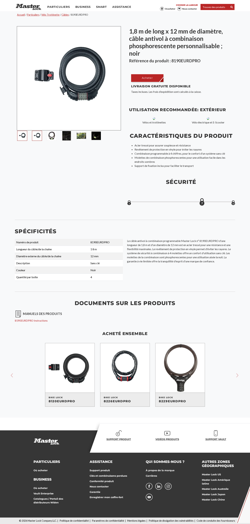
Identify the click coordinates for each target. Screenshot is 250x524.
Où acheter (170, 8)
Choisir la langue (187, 5)
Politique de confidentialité (74, 520)
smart (101, 7)
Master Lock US (211, 474)
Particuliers (58, 7)
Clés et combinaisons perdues (108, 475)
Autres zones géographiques (218, 464)
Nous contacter (189, 8)
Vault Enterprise (44, 493)
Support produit (100, 470)
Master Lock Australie (215, 488)
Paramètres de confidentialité (108, 520)
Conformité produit (102, 481)
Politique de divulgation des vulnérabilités (171, 520)
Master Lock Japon (213, 494)
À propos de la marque (160, 470)
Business (83, 7)
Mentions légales (136, 520)
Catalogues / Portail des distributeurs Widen (48, 500)
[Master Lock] (28, 7)
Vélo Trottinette (50, 14)
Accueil (21, 14)
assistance (121, 7)
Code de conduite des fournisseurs (216, 520)
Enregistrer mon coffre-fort (106, 497)
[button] (147, 78)
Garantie (95, 492)
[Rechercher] (232, 7)
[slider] (201, 202)
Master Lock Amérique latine (216, 481)
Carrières (151, 475)
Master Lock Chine (213, 499)
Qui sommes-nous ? (165, 462)
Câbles (65, 14)
